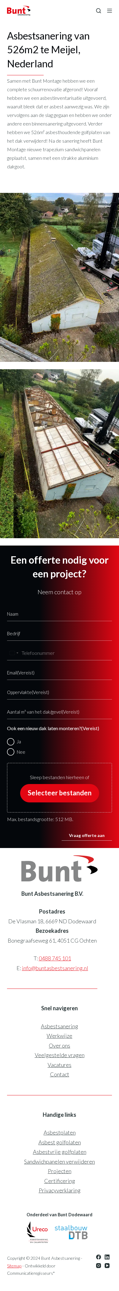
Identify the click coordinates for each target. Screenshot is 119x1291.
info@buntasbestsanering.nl (55, 968)
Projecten (59, 1171)
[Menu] (109, 10)
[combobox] (13, 653)
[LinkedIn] (107, 1257)
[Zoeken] (98, 10)
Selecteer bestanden (60, 793)
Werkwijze (59, 1035)
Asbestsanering (59, 1026)
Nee (21, 752)
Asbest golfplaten (59, 1142)
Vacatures (59, 1064)
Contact (59, 1074)
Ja (19, 741)
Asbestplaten (60, 1132)
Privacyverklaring (60, 1190)
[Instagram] (98, 1265)
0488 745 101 (55, 958)
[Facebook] (98, 1257)
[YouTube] (107, 1265)
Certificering (59, 1180)
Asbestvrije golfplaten (59, 1151)
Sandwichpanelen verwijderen (59, 1161)
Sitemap (14, 1265)
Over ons (59, 1045)
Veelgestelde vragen (60, 1055)
